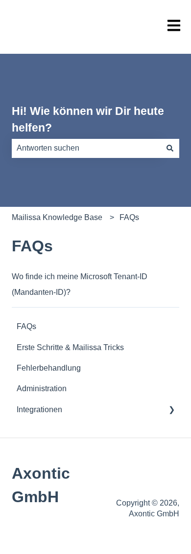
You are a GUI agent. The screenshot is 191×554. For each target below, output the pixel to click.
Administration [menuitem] (42, 388)
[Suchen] (170, 148)
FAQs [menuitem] (26, 326)
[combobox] (86, 148)
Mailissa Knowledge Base (57, 217)
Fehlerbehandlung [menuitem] (49, 368)
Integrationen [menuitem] (39, 409)
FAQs (129, 217)
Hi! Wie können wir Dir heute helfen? (88, 119)
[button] (171, 410)
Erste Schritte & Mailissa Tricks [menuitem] (70, 347)
